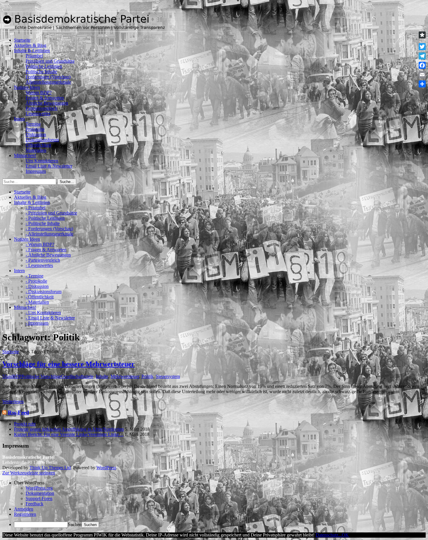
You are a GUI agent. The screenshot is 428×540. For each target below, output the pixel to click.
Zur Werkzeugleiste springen (28, 472)
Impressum (36, 171)
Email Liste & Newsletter (49, 165)
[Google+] (422, 41)
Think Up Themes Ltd (50, 467)
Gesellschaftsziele (77, 376)
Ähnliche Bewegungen (47, 103)
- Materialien (37, 302)
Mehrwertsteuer (125, 376)
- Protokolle (36, 281)
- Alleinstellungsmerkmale (49, 233)
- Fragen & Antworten (46, 249)
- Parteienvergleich (43, 260)
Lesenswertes (38, 113)
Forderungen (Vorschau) (48, 76)
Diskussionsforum (42, 139)
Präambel (34, 55)
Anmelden (23, 508)
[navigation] (214, 504)
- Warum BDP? (40, 244)
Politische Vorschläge (41, 376)
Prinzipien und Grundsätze (50, 61)
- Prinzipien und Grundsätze (51, 212)
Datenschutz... (329, 534)
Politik (147, 376)
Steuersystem (168, 376)
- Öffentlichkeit (40, 296)
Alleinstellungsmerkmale (48, 82)
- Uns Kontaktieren (43, 312)
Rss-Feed (18, 412)
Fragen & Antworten (45, 97)
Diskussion (36, 134)
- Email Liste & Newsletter (50, 317)
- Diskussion (37, 286)
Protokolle (35, 129)
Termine (33, 124)
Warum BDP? (39, 92)
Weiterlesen (13, 401)
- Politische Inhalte (43, 223)
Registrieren (25, 514)
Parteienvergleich (41, 108)
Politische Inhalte (41, 71)
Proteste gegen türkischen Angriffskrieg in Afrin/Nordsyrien (69, 429)
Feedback (34, 503)
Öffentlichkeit (38, 145)
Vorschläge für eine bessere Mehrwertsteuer (68, 364)
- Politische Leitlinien (45, 218)
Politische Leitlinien (44, 66)
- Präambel (35, 207)
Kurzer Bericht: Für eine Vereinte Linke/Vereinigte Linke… (68, 434)
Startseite (10, 351)
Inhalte (102, 376)
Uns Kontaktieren (42, 160)
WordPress (106, 467)
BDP (17, 376)
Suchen (75, 524)
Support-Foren (39, 498)
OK (345, 534)
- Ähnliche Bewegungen (48, 254)
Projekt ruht (25, 423)
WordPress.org (39, 488)
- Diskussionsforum (43, 291)
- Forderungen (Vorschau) (49, 228)
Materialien (36, 150)
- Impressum (37, 323)
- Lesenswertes (39, 265)
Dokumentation (40, 493)
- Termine (34, 275)
